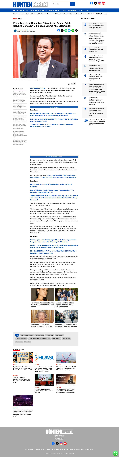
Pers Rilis (81, 10)
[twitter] (96, 4)
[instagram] (100, 4)
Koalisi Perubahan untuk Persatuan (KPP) (39, 338)
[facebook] (92, 4)
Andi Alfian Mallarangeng (27, 335)
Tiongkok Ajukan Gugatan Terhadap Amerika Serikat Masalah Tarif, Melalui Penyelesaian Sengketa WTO (96, 58)
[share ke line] (73, 31)
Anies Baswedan (39, 335)
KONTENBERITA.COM (37, 88)
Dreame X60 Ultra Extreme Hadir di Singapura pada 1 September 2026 (96, 49)
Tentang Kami (29, 449)
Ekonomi (31, 10)
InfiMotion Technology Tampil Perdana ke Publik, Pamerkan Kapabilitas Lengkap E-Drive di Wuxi (97, 122)
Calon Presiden (59, 335)
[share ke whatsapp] (66, 31)
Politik (25, 10)
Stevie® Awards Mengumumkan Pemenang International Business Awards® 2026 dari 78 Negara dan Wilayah (96, 101)
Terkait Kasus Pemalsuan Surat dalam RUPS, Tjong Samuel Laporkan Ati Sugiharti (96, 77)
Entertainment (49, 10)
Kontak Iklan (80, 449)
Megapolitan (39, 10)
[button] (69, 84)
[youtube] (104, 4)
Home (13, 10)
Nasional (19, 10)
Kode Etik (50, 449)
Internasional (72, 10)
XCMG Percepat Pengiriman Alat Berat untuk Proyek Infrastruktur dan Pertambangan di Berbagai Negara (96, 112)
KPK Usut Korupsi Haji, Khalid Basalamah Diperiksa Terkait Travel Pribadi (64, 13)
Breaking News (49, 335)
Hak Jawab (90, 449)
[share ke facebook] (59, 31)
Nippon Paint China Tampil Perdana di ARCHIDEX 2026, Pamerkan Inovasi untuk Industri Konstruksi (96, 26)
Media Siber (69, 449)
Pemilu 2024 (19, 342)
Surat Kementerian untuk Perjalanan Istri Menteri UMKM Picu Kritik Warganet (23, 13)
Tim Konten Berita (21, 30)
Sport (65, 10)
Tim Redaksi (59, 449)
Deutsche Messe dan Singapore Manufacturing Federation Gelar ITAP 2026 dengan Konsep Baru (96, 68)
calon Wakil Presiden (21, 338)
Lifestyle (58, 10)
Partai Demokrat (56, 338)
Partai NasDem (66, 338)
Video (87, 10)
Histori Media (40, 449)
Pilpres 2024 (27, 342)
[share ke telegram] (69, 31)
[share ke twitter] (62, 31)
